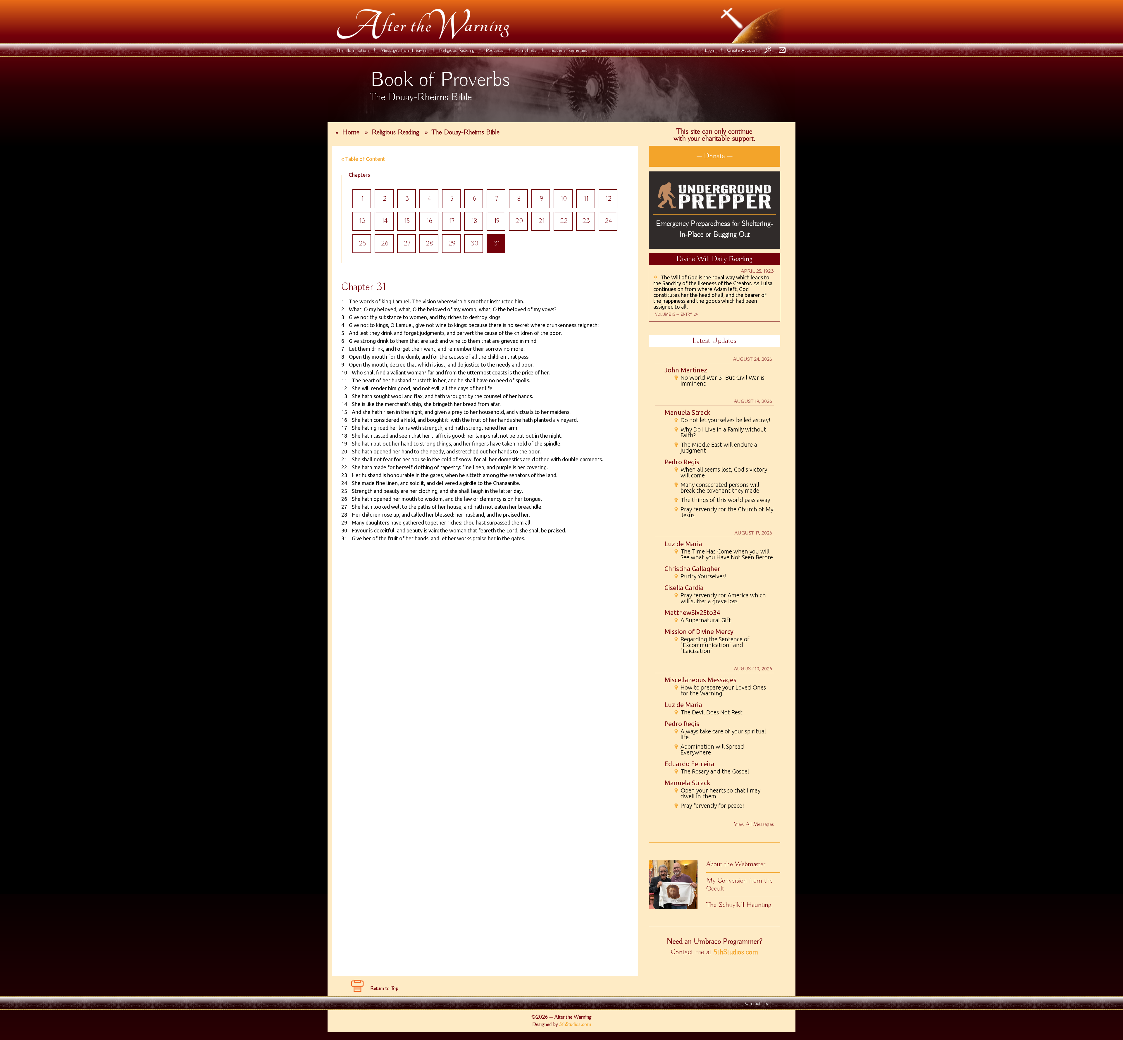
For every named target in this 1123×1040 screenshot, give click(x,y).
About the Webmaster (735, 864)
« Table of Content (363, 159)
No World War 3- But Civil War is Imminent (719, 380)
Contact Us (756, 1004)
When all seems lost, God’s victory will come (720, 472)
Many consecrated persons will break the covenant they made (716, 488)
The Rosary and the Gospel (711, 771)
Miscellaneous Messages (700, 679)
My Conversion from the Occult (739, 884)
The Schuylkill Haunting (738, 904)
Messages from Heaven (403, 50)
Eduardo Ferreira (689, 763)
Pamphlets (525, 50)
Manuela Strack (687, 412)
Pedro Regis (681, 461)
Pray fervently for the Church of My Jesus (723, 512)
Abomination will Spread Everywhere (709, 749)
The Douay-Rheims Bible (466, 132)
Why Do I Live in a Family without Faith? (720, 432)
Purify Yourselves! (700, 576)
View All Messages (754, 824)
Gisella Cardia (684, 587)
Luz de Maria (683, 543)
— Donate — (714, 156)
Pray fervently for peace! (709, 806)
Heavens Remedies (567, 50)
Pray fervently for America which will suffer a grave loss (720, 598)
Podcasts (494, 50)
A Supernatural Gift (702, 620)
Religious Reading (456, 50)
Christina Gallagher (692, 568)
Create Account (742, 50)
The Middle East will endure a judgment (715, 447)
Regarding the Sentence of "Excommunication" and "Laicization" (712, 645)
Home (350, 132)
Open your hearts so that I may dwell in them (717, 793)
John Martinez (685, 370)
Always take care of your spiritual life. (720, 734)
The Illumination (352, 50)
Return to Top (384, 988)
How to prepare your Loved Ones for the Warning (720, 690)
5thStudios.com (736, 952)
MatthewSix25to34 (692, 612)
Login (710, 50)
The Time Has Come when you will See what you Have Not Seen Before (723, 554)
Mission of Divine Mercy (698, 631)
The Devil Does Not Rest (708, 712)
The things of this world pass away (722, 500)
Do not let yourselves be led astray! (722, 420)
